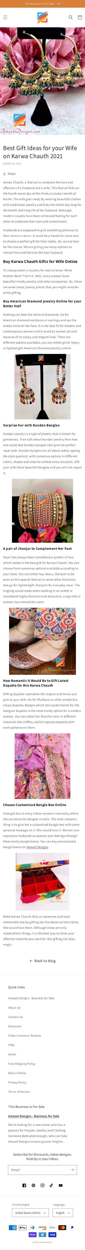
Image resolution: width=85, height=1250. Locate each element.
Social (12, 1054)
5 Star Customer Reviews (24, 1035)
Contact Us (15, 1017)
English (60, 1213)
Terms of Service (19, 1092)
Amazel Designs (45, 1242)
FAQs (11, 1045)
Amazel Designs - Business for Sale (31, 998)
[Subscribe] (72, 1169)
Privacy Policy (17, 1082)
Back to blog (44, 960)
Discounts (14, 1026)
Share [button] (11, 174)
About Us (14, 1007)
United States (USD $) (27, 1213)
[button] (5, 17)
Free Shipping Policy (21, 1064)
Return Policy (17, 1073)
